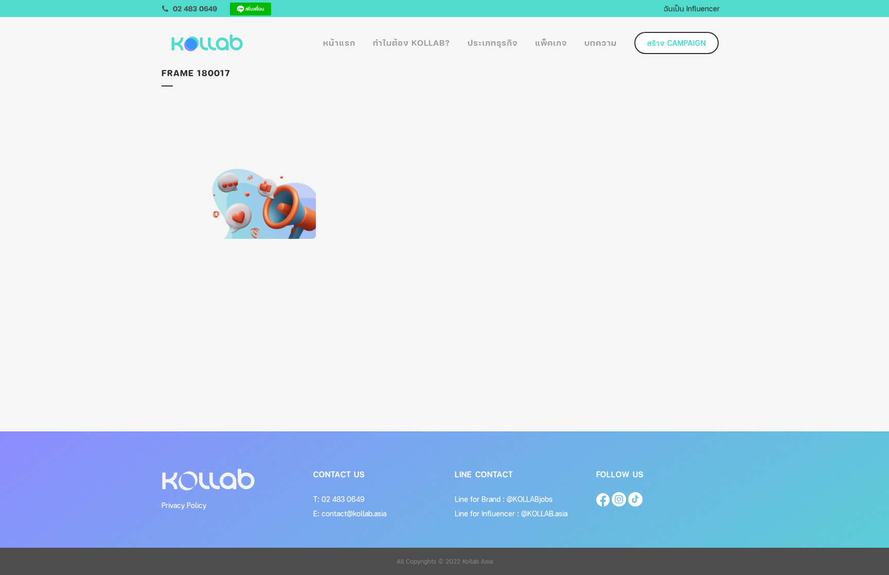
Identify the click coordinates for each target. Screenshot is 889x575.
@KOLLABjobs (530, 499)
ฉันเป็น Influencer (692, 8)
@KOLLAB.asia (544, 513)
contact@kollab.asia (354, 513)
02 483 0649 (343, 499)
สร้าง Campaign (676, 43)
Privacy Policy (184, 505)
